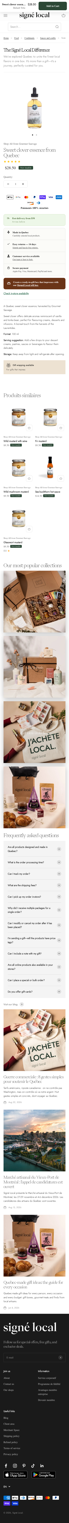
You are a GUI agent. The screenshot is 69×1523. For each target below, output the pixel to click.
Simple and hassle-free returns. (25, 247)
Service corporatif (47, 1378)
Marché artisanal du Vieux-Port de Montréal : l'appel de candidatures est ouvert (33, 1182)
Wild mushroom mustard (16, 491)
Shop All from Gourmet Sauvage (20, 143)
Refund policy (11, 1442)
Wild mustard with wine (15, 441)
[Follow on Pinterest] (24, 1465)
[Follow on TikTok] (33, 1465)
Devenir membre (46, 1400)
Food (16, 38)
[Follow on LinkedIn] (42, 1465)
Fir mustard (41, 441)
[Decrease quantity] (8, 184)
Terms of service (12, 1448)
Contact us (9, 1384)
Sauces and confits (48, 38)
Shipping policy (11, 1436)
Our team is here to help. (23, 259)
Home (6, 38)
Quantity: (8, 177)
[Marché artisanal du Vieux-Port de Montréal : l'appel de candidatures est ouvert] (34, 1140)
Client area (9, 1423)
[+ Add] (29, 428)
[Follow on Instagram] (15, 1465)
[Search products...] (34, 27)
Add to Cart (52, 6)
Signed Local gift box (27, 285)
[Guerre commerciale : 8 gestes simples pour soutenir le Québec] (34, 1040)
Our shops (9, 1390)
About (7, 1378)
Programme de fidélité (49, 1384)
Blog (6, 1417)
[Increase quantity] (23, 184)
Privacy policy (11, 1454)
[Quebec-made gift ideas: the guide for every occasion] (34, 1246)
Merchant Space (11, 1430)
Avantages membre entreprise (47, 1391)
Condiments (29, 38)
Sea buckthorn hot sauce (47, 491)
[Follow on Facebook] (6, 1465)
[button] (12, 161)
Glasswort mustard (13, 542)
